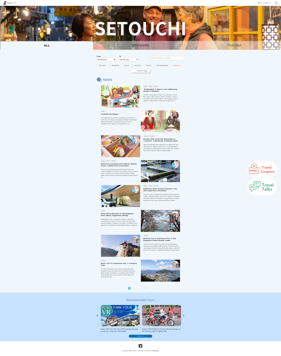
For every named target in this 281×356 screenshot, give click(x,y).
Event (150, 86)
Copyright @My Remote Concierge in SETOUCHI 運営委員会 (140, 350)
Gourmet (146, 136)
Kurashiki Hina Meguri (109, 114)
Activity (156, 86)
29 (146, 288)
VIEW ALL (140, 336)
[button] (97, 315)
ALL (47, 45)
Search (137, 70)
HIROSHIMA (140, 45)
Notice (145, 86)
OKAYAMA (234, 45)
